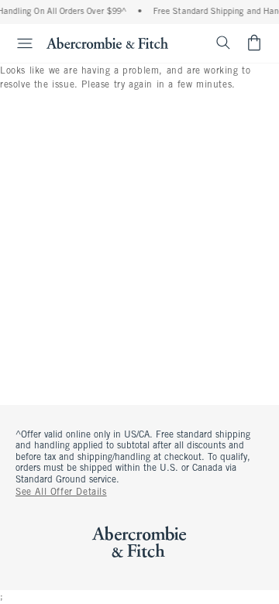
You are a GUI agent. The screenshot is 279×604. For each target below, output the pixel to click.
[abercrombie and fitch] (107, 42)
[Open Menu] (18, 43)
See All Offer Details (61, 492)
